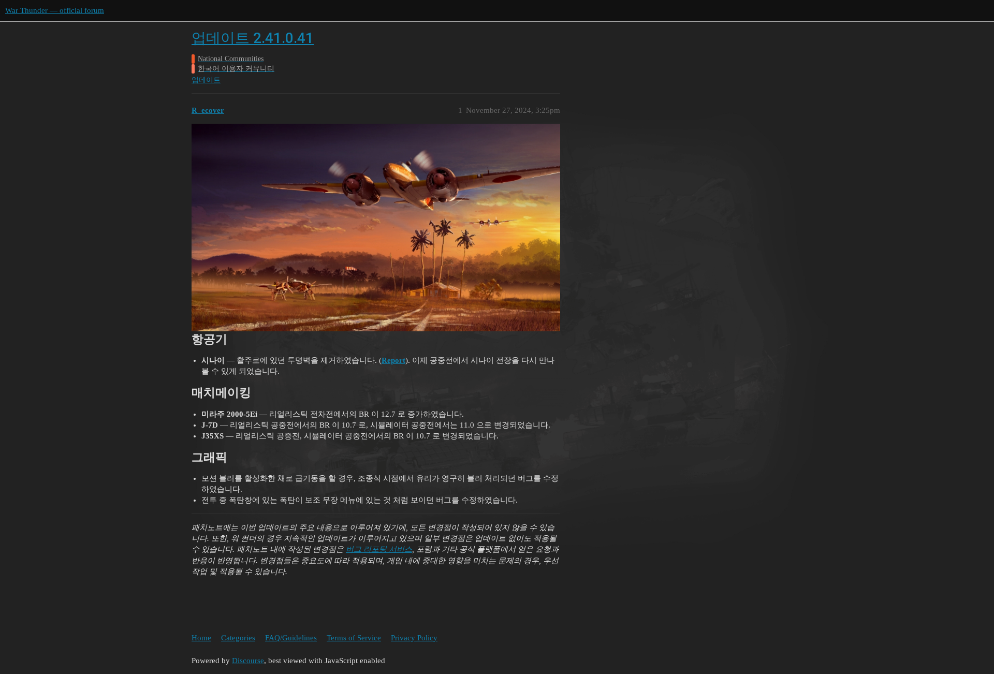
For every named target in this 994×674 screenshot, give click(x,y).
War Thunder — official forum (54, 10)
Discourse (248, 660)
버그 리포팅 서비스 (379, 549)
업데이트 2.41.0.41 (253, 38)
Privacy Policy (414, 638)
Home (201, 638)
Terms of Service (354, 638)
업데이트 (206, 80)
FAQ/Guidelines (291, 638)
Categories (238, 638)
